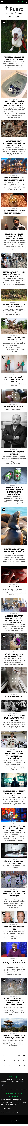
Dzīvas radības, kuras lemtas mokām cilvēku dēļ (14, 551)
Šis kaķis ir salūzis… (14, 696)
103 (4, 1065)
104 (9, 1065)
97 (24, 1056)
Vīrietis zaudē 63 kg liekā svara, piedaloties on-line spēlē (14, 793)
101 (19, 1060)
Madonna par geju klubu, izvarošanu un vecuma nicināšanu (14, 718)
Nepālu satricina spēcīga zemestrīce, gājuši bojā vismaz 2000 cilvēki (14, 274)
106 (19, 1065)
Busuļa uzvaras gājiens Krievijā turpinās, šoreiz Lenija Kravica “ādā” (14, 828)
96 (19, 1056)
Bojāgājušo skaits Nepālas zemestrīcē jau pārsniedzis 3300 (14, 143)
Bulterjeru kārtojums (14, 407)
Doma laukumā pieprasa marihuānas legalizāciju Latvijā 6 (14, 893)
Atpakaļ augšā (13, 1121)
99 (9, 1060)
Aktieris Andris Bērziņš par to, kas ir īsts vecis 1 (14, 963)
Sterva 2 (14, 587)
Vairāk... (21, 1081)
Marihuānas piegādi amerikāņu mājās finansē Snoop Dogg (14, 236)
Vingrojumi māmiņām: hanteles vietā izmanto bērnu (14, 379)
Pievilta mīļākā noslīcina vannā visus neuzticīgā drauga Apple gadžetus (14, 103)
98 (4, 1060)
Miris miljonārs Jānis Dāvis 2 (14, 453)
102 (24, 1060)
